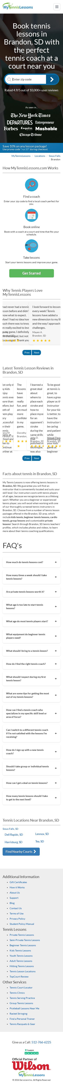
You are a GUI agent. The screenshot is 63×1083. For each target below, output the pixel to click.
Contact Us (16, 908)
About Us (15, 892)
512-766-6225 (41, 1042)
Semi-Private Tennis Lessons (25, 940)
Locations (40, 156)
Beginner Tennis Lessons (23, 945)
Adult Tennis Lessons (21, 961)
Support (14, 897)
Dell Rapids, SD (14, 834)
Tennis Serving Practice (22, 998)
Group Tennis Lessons (21, 1003)
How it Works (17, 887)
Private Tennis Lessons (22, 935)
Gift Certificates (18, 882)
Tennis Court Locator (21, 987)
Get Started (31, 273)
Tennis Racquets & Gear (22, 1024)
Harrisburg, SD (13, 842)
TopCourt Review (19, 976)
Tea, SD (39, 841)
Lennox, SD (42, 833)
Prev (27, 352)
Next (36, 352)
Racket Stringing (18, 1013)
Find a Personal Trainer (22, 1018)
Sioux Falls (54, 156)
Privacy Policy (17, 918)
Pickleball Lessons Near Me (24, 1008)
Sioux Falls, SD (10, 828)
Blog (12, 903)
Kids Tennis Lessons (20, 950)
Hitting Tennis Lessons (22, 966)
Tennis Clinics (17, 992)
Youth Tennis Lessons (21, 955)
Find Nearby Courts (19, 851)
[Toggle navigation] (56, 6)
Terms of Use (16, 913)
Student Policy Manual (22, 924)
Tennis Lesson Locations (23, 971)
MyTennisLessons (21, 156)
